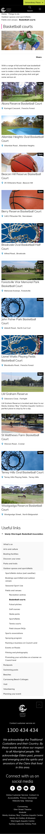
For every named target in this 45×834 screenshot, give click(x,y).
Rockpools (7, 665)
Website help (18, 801)
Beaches (7, 674)
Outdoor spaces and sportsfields (16, 17)
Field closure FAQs (17, 628)
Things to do (13, 14)
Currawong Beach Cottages (15, 679)
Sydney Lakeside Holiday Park (22, 824)
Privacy (23, 798)
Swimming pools (10, 670)
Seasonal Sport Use (14, 585)
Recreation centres (17, 595)
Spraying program (13, 638)
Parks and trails (10, 563)
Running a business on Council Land (21, 643)
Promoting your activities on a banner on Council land (23, 658)
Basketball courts (17, 599)
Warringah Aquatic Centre (22, 821)
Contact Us (34, 795)
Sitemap (29, 801)
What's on (8, 544)
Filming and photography (16, 652)
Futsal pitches (15, 604)
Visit (5, 684)
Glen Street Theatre (22, 809)
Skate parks (14, 614)
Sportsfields (14, 619)
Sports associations (14, 633)
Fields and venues (9, 20)
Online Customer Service (17, 795)
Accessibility (13, 798)
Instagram (32, 788)
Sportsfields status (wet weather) (20, 573)
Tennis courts (15, 623)
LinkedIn (19, 788)
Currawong (23, 806)
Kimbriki (22, 812)
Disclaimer (32, 798)
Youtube (26, 788)
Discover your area (11, 558)
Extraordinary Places (33, 2)
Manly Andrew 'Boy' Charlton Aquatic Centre (22, 815)
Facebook (12, 788)
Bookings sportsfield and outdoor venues (20, 579)
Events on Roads (12, 647)
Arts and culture (10, 549)
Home (4, 14)
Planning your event (12, 694)
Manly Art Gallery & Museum (22, 818)
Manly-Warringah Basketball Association (24, 534)
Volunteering (9, 689)
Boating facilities (10, 554)
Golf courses (14, 609)
